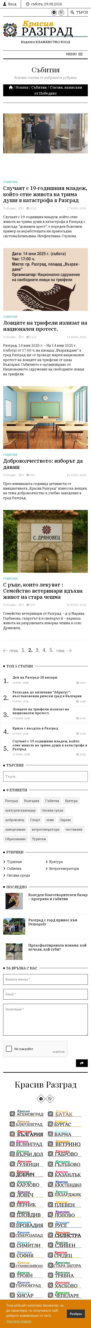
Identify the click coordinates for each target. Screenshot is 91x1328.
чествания (74, 829)
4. (44, 650)
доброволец (14, 820)
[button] (74, 54)
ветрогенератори (45, 829)
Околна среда (52, 810)
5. (51, 650)
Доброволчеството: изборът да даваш (43, 463)
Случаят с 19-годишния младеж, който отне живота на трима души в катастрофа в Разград (45, 194)
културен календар (20, 810)
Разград (11, 801)
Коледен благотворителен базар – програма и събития (58, 897)
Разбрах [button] (76, 1313)
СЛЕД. (60, 651)
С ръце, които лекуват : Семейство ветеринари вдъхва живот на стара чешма (43, 590)
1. (23, 650)
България (31, 801)
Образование (15, 839)
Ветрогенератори (64, 868)
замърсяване (15, 829)
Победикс (10, 208)
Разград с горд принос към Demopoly (52, 922)
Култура (71, 801)
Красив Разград (46, 1084)
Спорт (35, 820)
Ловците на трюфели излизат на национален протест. (45, 325)
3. (37, 650)
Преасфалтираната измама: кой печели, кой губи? (57, 947)
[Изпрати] (82, 1063)
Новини (22, 87)
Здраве (65, 820)
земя (50, 820)
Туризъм (39, 839)
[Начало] (11, 87)
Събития (10, 182)
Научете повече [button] (19, 1321)
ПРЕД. (14, 651)
